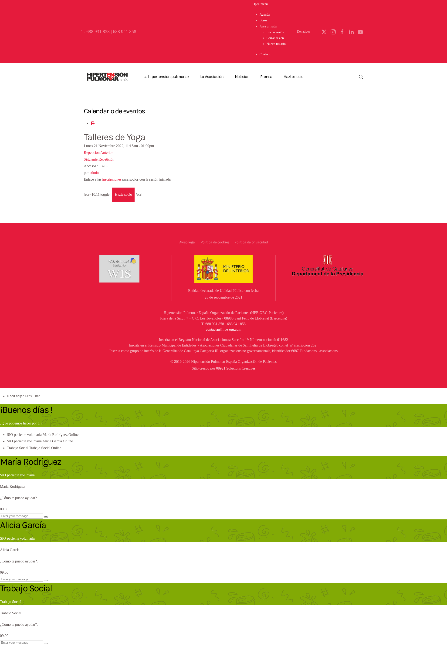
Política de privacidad (251, 242)
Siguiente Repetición (99, 159)
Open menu (260, 4)
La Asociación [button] (212, 76)
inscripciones (111, 179)
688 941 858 (124, 31)
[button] (268, 26)
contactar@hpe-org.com (223, 329)
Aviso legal (187, 242)
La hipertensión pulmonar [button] (166, 76)
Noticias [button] (242, 76)
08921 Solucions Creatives (235, 368)
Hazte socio (294, 76)
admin (94, 173)
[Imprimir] (93, 123)
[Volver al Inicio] (107, 76)
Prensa (266, 76)
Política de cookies (215, 242)
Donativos (303, 31)
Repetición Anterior (98, 153)
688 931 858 (98, 31)
